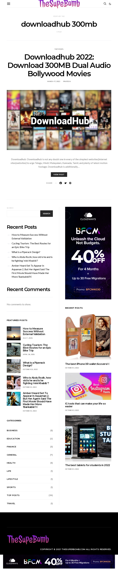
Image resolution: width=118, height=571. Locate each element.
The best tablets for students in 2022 (87, 465)
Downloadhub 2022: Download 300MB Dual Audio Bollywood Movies (59, 65)
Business (12, 430)
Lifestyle (12, 479)
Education (13, 438)
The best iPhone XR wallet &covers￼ (87, 364)
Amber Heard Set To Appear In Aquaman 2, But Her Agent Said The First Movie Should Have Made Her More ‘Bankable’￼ (30, 271)
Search (10, 208)
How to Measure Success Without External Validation (29, 236)
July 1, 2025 (28, 338)
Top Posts (59, 49)
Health (11, 463)
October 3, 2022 (30, 387)
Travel (11, 503)
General (12, 455)
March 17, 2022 (53, 81)
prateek (67, 81)
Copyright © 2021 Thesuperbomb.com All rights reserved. (75, 549)
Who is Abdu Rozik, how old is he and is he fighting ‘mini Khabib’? (32, 258)
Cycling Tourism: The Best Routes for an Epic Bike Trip (31, 245)
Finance (11, 446)
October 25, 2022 (30, 369)
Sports (11, 487)
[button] (110, 4)
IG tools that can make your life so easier (85, 405)
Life (9, 471)
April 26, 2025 (29, 354)
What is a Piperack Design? (26, 251)
